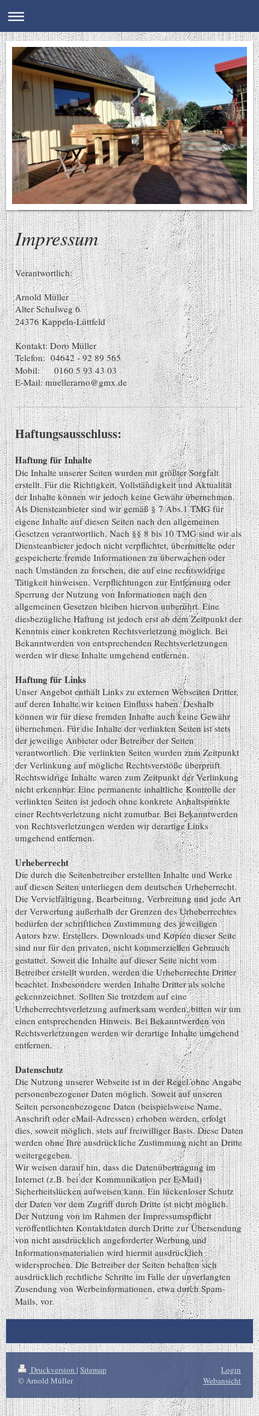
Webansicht (222, 1380)
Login (231, 1369)
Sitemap (93, 1369)
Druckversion (52, 1369)
